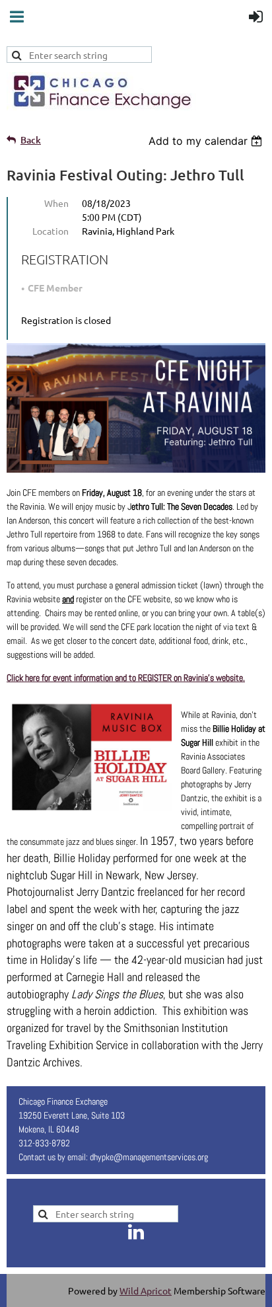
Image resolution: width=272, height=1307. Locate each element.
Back (30, 140)
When (56, 203)
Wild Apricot (145, 1290)
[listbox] (207, 141)
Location (50, 231)
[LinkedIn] (136, 1231)
